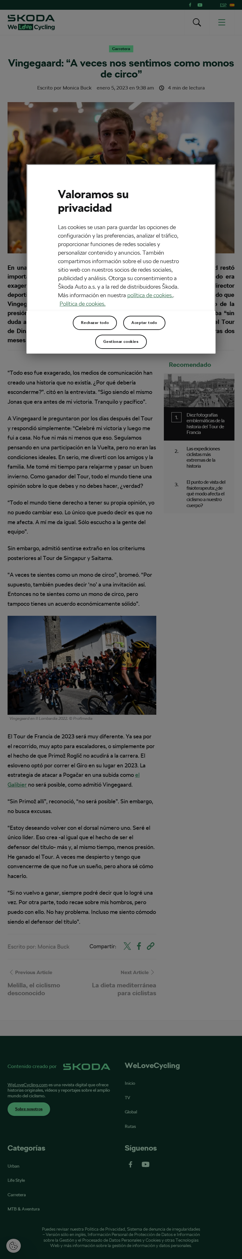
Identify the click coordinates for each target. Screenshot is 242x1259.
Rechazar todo (95, 323)
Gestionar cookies (120, 341)
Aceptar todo (144, 323)
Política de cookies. (83, 303)
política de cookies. (150, 295)
